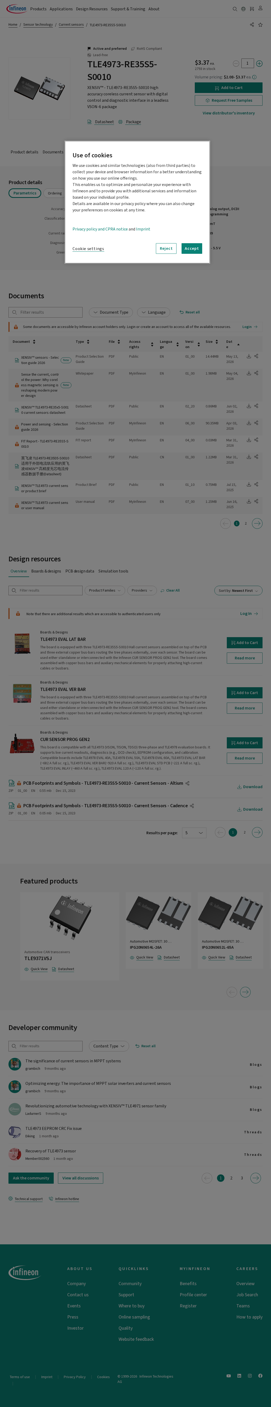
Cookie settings (88, 249)
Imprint (143, 229)
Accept (192, 248)
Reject (166, 248)
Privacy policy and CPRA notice (100, 229)
